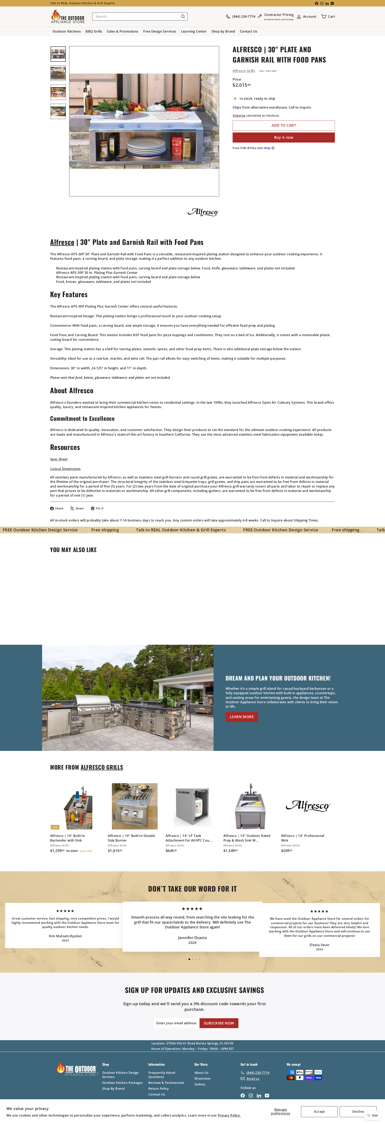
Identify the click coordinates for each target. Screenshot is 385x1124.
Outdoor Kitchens (67, 31)
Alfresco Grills (244, 71)
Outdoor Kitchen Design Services (120, 1075)
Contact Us (248, 31)
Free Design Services (159, 31)
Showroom (203, 1078)
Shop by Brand (223, 31)
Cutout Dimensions (65, 469)
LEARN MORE (242, 716)
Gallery (200, 1084)
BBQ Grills (94, 31)
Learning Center (194, 31)
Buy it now (284, 137)
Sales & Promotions (122, 31)
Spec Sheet (59, 459)
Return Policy (158, 1088)
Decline (358, 1111)
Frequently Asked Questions (161, 1075)
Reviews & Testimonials (166, 1083)
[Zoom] (144, 121)
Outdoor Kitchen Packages (122, 1083)
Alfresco (62, 242)
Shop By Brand (113, 1088)
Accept (319, 1111)
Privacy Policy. (229, 1115)
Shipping (239, 115)
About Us (201, 1073)
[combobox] (139, 16)
